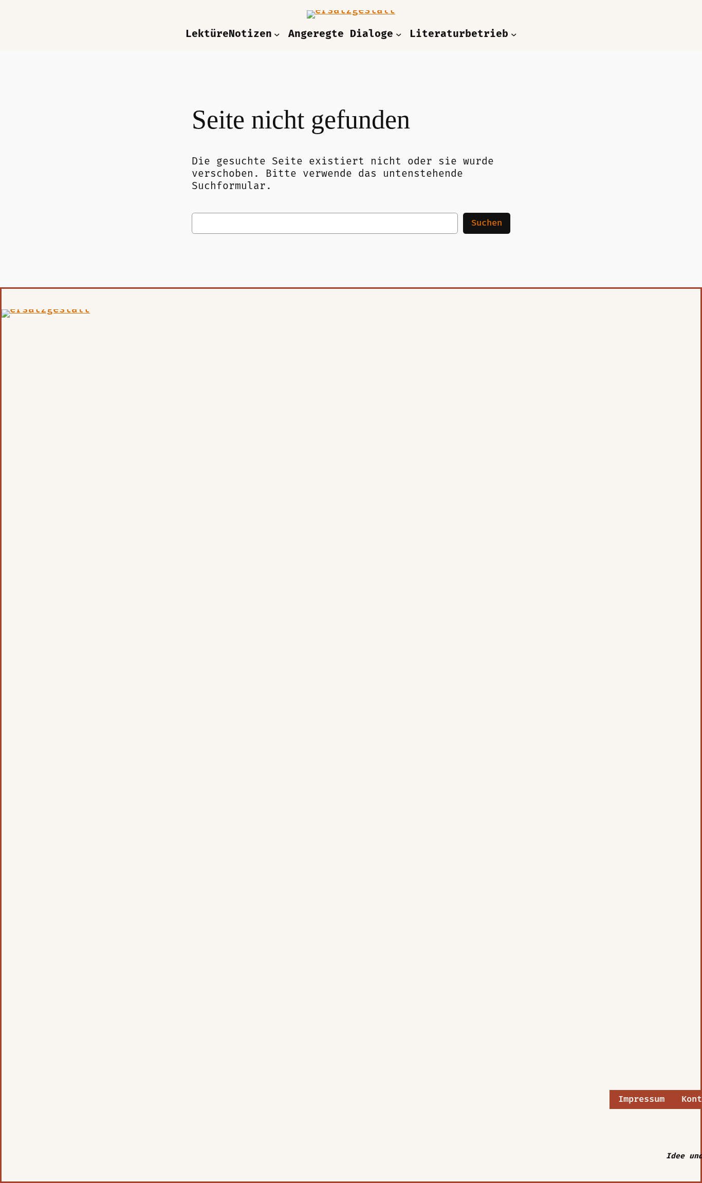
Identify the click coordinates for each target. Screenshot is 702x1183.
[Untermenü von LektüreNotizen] (277, 34)
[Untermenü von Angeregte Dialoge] (399, 34)
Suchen (486, 223)
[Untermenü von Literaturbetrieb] (514, 34)
